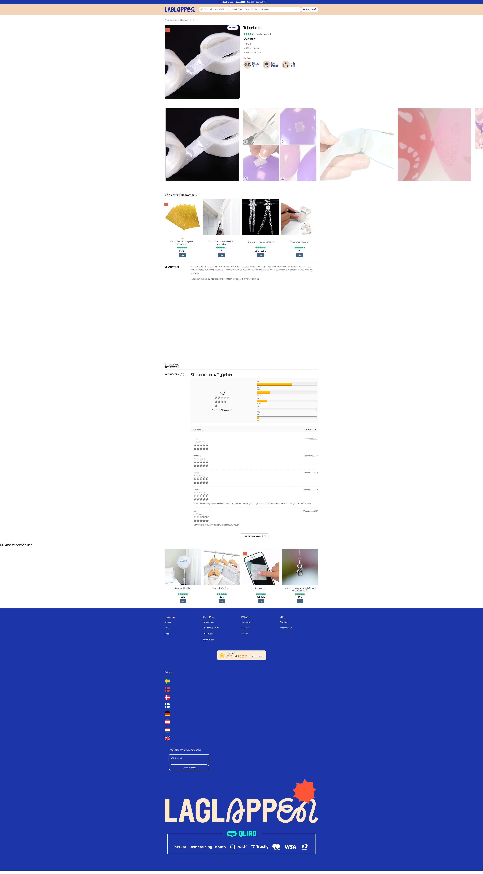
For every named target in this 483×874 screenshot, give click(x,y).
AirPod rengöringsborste (299, 242)
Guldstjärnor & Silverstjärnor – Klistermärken (182, 243)
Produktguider (209, 633)
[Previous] (167, 101)
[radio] (182, 238)
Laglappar (203, 9)
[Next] (174, 101)
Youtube (245, 633)
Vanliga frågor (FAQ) (211, 628)
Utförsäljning (264, 9)
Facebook (245, 628)
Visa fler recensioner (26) (254, 536)
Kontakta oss (208, 622)
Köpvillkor (283, 622)
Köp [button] (221, 255)
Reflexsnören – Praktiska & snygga (260, 242)
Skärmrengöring (261, 588)
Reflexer (254, 9)
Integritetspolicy (286, 628)
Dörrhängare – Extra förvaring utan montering (221, 243)
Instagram (246, 622)
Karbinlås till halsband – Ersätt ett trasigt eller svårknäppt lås (300, 589)
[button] (265, 2)
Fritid (235, 9)
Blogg (167, 633)
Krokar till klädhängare (222, 588)
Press (167, 628)
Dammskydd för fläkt (183, 588)
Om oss (168, 622)
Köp (182, 255)
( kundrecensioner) (262, 34)
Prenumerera (189, 768)
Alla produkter (171, 20)
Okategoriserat (187, 20)
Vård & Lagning (225, 9)
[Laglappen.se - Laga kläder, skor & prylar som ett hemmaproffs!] (180, 9)
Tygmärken (242, 9)
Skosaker (213, 9)
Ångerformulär (209, 639)
